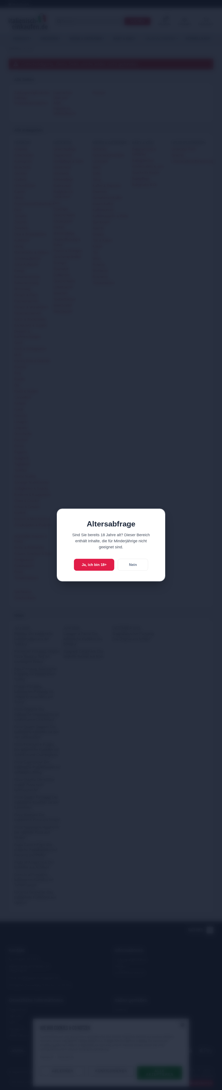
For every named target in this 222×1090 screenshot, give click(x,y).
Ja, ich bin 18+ (94, 565)
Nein (133, 565)
